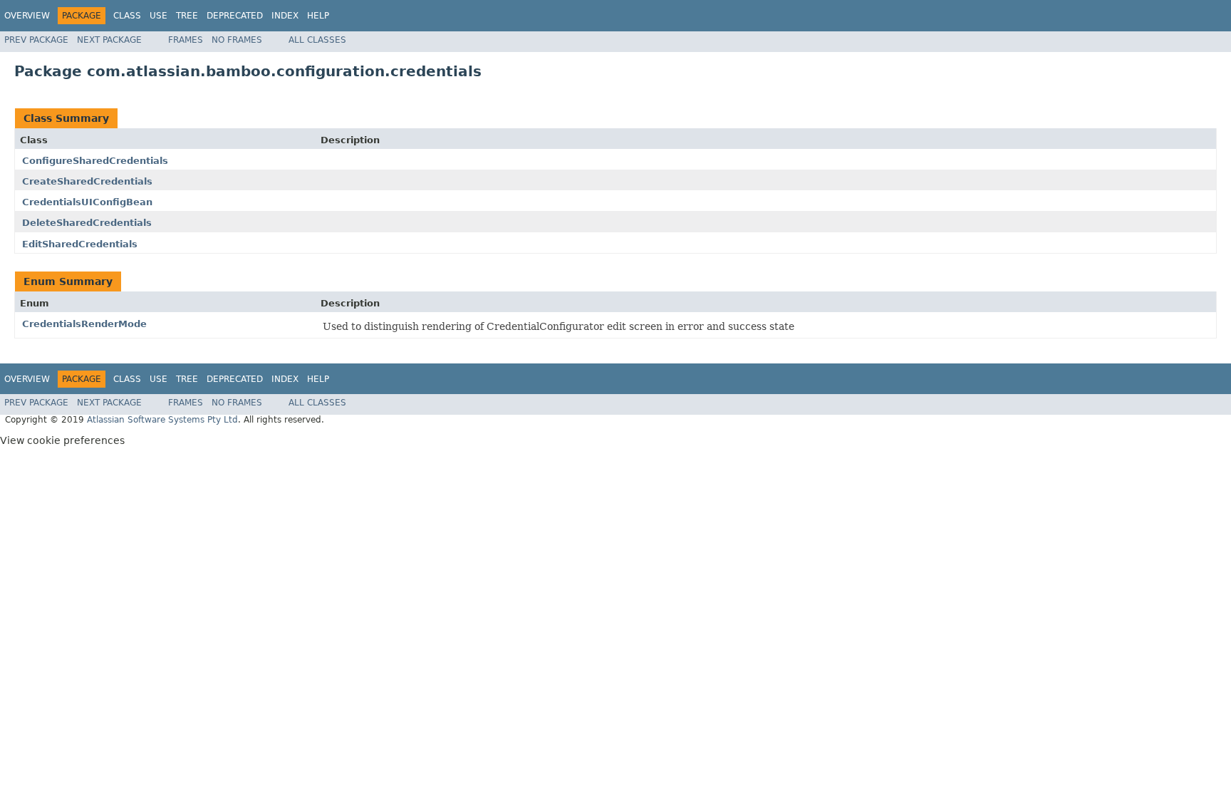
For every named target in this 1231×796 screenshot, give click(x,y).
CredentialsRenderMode (84, 324)
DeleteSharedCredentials (87, 222)
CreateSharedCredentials (87, 181)
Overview (27, 16)
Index (284, 16)
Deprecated (235, 16)
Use (158, 16)
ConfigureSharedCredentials (95, 160)
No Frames (237, 40)
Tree (187, 16)
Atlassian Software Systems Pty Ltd (162, 420)
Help (318, 16)
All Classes (317, 40)
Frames (185, 40)
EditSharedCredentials (79, 244)
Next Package (109, 40)
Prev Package (36, 40)
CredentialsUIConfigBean (87, 202)
